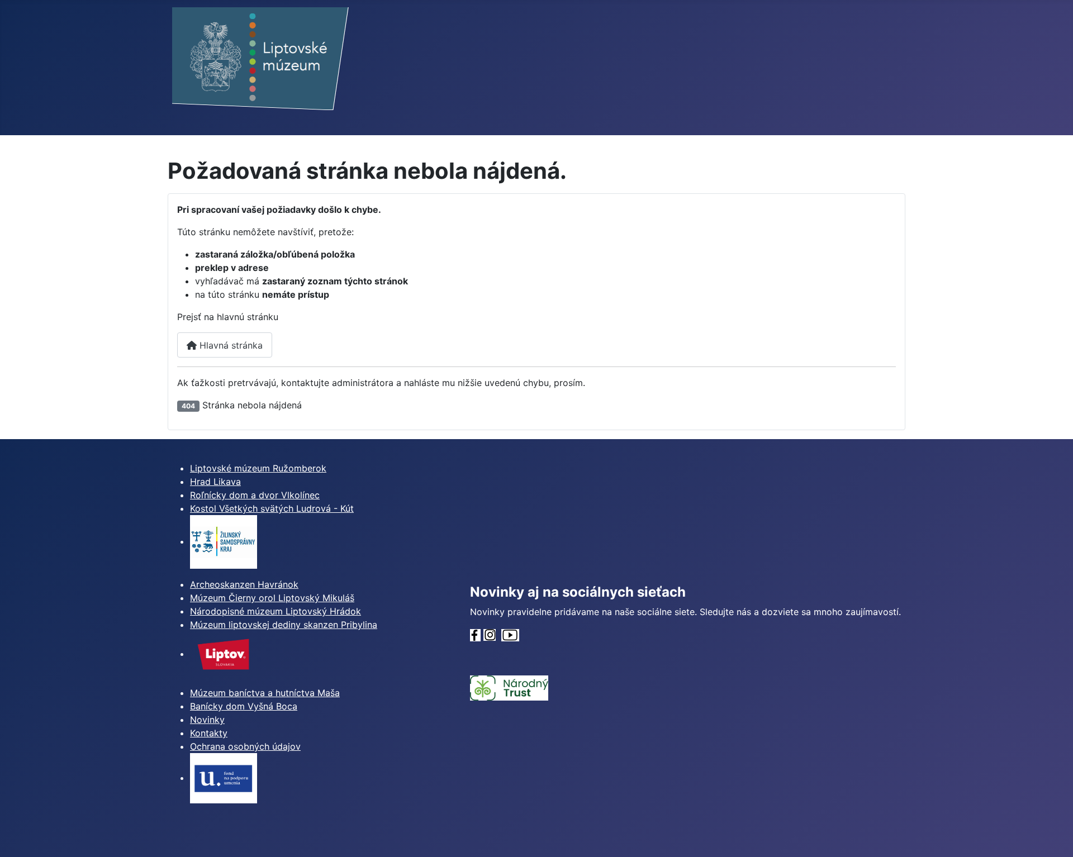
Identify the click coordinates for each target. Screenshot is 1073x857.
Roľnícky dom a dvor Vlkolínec (255, 495)
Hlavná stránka (230, 345)
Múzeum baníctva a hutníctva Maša (265, 692)
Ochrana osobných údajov (245, 746)
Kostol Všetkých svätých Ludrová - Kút (272, 508)
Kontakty (208, 733)
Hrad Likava (215, 481)
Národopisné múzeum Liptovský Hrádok (275, 611)
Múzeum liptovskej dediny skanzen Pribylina (283, 624)
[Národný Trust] (509, 687)
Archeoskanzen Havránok (244, 584)
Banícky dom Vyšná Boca (243, 706)
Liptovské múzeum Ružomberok (258, 468)
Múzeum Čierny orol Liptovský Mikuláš (272, 597)
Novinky (207, 719)
